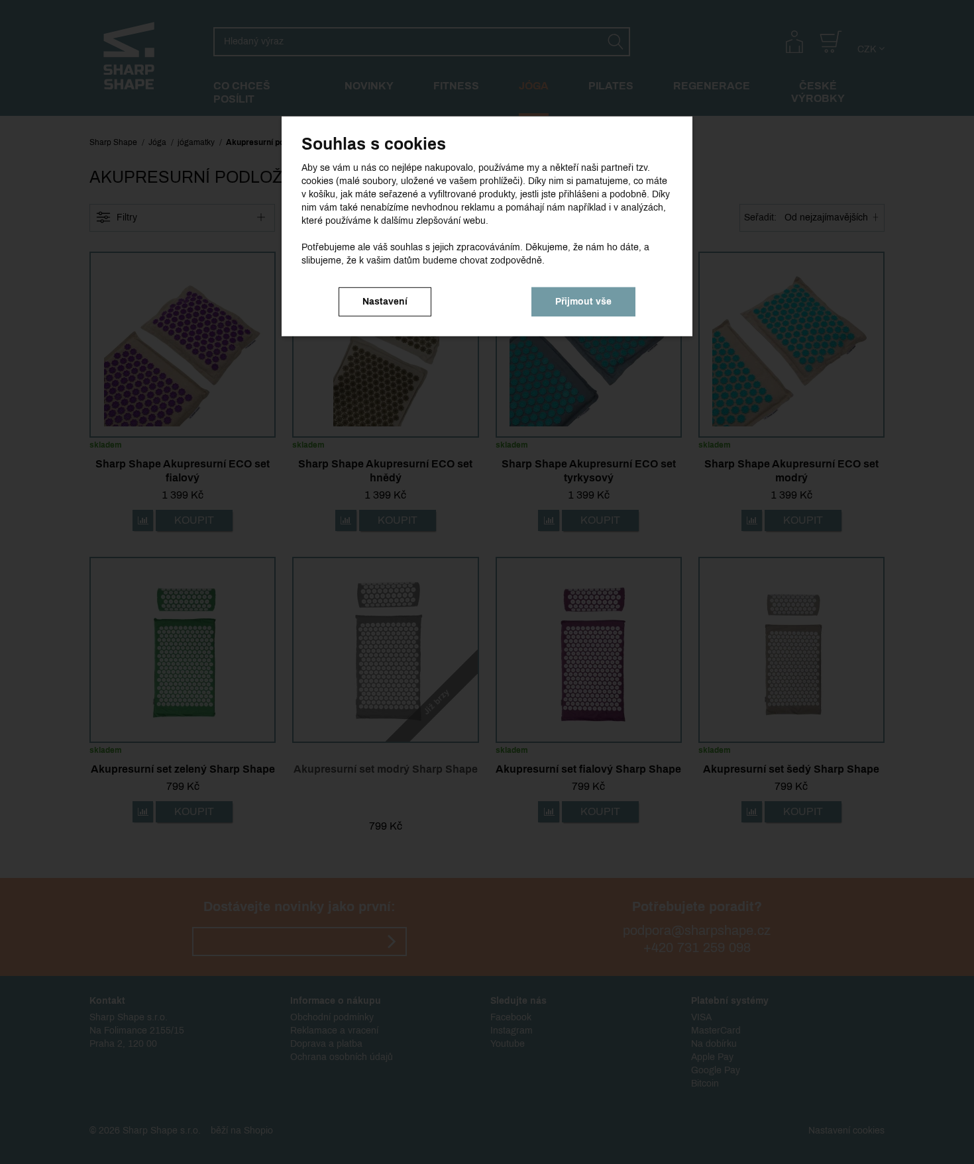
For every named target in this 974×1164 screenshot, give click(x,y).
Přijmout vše (583, 301)
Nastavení (384, 301)
